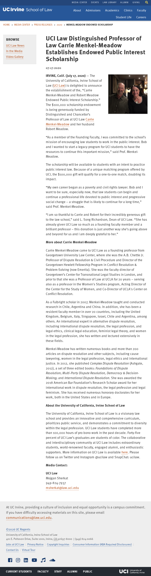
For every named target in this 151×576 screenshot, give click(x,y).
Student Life (124, 18)
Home (6, 24)
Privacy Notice (35, 544)
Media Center (22, 24)
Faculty (142, 11)
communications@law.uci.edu (29, 517)
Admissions (93, 11)
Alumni (72, 572)
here (125, 452)
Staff (59, 572)
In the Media (14, 51)
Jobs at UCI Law (15, 544)
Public (88, 572)
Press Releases (43, 24)
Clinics (129, 11)
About (78, 11)
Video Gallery (14, 56)
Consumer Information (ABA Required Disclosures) (102, 544)
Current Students (19, 572)
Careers (142, 18)
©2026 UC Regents (18, 529)
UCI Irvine (132, 571)
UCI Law (59, 85)
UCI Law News (15, 45)
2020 (59, 24)
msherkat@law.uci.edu (62, 487)
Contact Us (12, 550)
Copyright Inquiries (58, 544)
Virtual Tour (28, 550)
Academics (112, 11)
